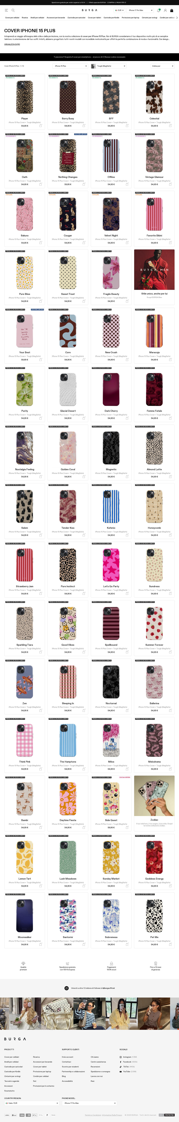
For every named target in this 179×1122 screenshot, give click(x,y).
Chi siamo (95, 1057)
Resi (92, 1081)
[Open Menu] (6, 10)
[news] (158, 10)
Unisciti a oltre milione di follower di (93, 988)
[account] (165, 10)
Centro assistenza (98, 1062)
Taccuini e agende (11, 1081)
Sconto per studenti (70, 1067)
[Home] (89, 10)
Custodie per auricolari (76, 18)
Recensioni (95, 1067)
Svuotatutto (9, 1091)
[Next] (174, 18)
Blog (64, 1076)
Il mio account (67, 1057)
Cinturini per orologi (149, 18)
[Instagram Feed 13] (25, 1014)
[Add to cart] (40, 125)
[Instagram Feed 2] (122, 1014)
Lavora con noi (97, 1076)
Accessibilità (67, 1081)
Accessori (8, 1086)
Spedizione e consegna (100, 1072)
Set (34, 1081)
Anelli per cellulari (37, 18)
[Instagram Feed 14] (57, 1014)
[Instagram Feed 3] (154, 1014)
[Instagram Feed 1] (89, 1014)
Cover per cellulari (12, 18)
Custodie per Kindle (111, 18)
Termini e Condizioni (93, 1115)
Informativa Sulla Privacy (112, 1115)
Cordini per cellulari (167, 18)
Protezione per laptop (130, 18)
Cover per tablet (94, 18)
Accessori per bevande (56, 18)
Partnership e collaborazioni (73, 1072)
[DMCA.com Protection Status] (167, 1115)
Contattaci (66, 1062)
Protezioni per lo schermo (43, 1086)
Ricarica (25, 18)
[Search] (13, 10)
